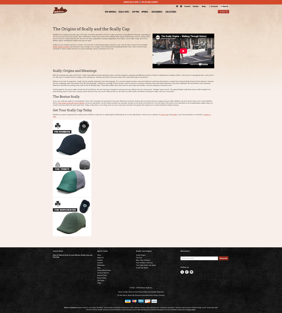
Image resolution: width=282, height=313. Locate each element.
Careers (100, 263)
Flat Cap (139, 257)
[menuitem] (177, 6)
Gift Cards (100, 280)
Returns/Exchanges (104, 270)
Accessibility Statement (156, 292)
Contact (100, 260)
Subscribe (223, 258)
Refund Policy (102, 275)
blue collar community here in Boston (71, 103)
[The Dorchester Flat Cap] (72, 236)
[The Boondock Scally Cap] (72, 158)
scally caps (164, 114)
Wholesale (101, 265)
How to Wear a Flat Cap (144, 263)
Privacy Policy (142, 292)
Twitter (182, 272)
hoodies (174, 114)
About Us (100, 257)
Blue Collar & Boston (143, 260)
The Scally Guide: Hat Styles (146, 265)
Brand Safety (101, 278)
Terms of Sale (123, 292)
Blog (98, 268)
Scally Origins (141, 255)
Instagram (191, 272)
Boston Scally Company (61, 47)
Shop (99, 255)
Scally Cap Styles (142, 268)
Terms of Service (103, 273)
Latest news (58, 251)
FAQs (99, 283)
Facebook (187, 272)
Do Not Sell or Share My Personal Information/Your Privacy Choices (141, 295)
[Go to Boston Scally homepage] (60, 10)
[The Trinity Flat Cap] (72, 197)
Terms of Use (132, 292)
